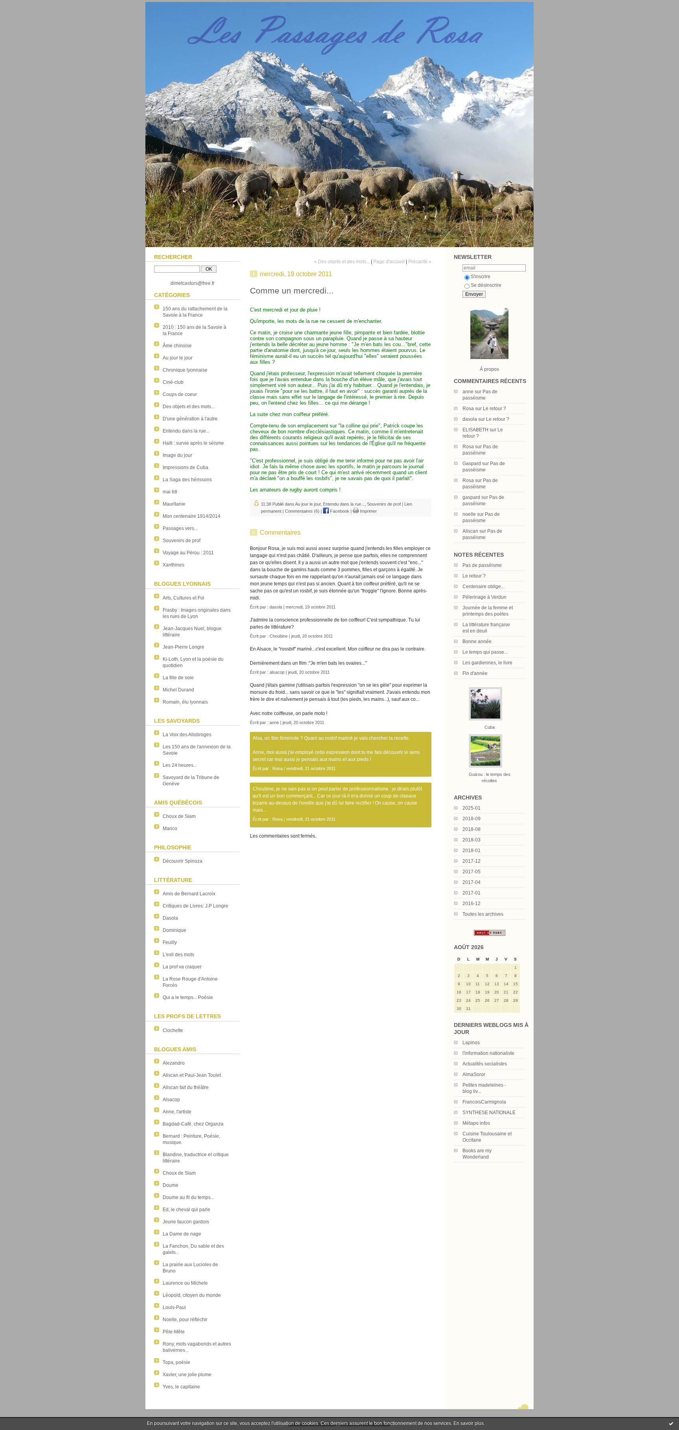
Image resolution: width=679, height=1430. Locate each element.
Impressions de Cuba (185, 467)
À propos (489, 369)
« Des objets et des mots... (342, 261)
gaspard (471, 497)
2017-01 (471, 893)
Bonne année (477, 641)
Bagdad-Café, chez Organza (193, 1124)
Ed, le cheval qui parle (186, 1209)
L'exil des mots (178, 954)
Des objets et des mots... (189, 406)
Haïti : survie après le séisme (193, 443)
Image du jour (177, 455)
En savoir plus (468, 1423)
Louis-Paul (174, 1307)
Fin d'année (475, 673)
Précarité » (419, 261)
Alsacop (171, 1099)
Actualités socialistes (484, 1064)
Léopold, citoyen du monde (192, 1295)
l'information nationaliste (488, 1053)
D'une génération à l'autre (190, 419)
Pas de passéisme (482, 565)
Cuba (489, 727)
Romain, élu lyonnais (185, 702)
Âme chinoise (177, 345)
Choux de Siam (179, 816)
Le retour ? (494, 408)
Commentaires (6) (302, 511)
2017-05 (471, 871)
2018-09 (471, 818)
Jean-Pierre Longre (183, 647)
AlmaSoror (473, 1074)
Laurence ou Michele (185, 1283)
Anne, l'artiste (177, 1112)
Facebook (339, 511)
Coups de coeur (180, 394)
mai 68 (170, 492)
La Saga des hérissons (187, 479)
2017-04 (471, 882)
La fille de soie (178, 677)
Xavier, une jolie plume (187, 1374)
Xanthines (173, 565)
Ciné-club (173, 382)
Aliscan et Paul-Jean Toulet (192, 1075)
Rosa (468, 408)
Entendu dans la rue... (186, 431)
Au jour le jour (178, 358)
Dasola (170, 918)
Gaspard (471, 463)
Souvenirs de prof (181, 540)
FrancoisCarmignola (484, 1102)
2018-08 (471, 829)
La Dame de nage (182, 1234)
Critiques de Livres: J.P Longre (195, 906)
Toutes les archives (482, 914)
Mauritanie (174, 504)
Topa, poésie (176, 1362)
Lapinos (471, 1042)
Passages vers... (180, 528)
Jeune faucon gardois (186, 1222)
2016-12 (471, 903)
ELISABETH (475, 430)
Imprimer (368, 511)
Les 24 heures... (180, 765)
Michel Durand (178, 690)
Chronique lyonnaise (185, 370)
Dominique (174, 930)
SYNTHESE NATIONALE (489, 1112)
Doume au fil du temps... (188, 1197)
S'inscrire (480, 276)
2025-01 (471, 808)
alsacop (277, 672)
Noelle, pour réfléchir (185, 1319)
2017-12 (471, 861)
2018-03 (471, 840)
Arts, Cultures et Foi (183, 598)
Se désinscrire (486, 285)
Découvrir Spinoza (182, 861)
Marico (170, 828)
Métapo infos (476, 1123)
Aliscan (470, 531)
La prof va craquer (182, 967)
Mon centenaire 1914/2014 (191, 516)
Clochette (173, 1030)
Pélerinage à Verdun (484, 597)
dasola (469, 419)
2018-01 (471, 850)
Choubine (279, 636)
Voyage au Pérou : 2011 (188, 553)
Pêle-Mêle (174, 1332)
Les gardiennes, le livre (487, 663)
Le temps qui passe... (485, 652)
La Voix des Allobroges (187, 734)
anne (467, 391)
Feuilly (170, 942)
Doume (170, 1185)
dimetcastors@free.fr (193, 283)
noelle (469, 514)
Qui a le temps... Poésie (188, 997)
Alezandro (174, 1063)
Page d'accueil (389, 261)
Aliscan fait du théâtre (186, 1087)
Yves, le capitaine (181, 1387)
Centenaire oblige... (483, 586)
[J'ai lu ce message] (671, 1423)
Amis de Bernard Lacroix (189, 893)
